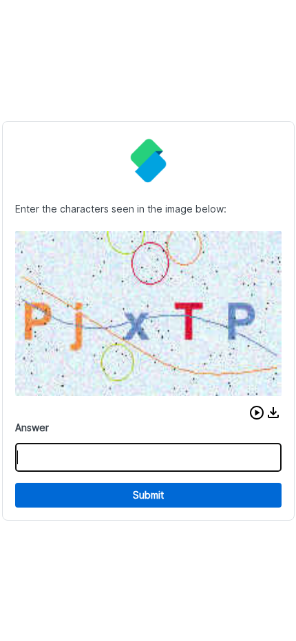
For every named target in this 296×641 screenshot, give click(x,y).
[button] (257, 412)
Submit (148, 495)
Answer (32, 427)
